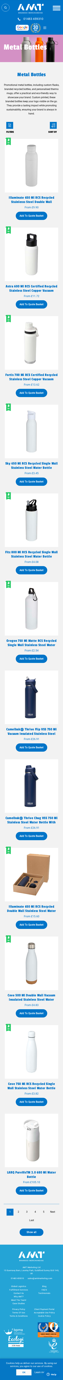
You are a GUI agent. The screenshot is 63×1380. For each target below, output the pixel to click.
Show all (32, 1232)
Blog (44, 1286)
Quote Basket (44, 28)
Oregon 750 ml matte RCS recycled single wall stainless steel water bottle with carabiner (31, 645)
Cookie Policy (44, 1316)
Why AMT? (19, 1296)
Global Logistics (18, 1286)
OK (24, 1372)
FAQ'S (44, 1290)
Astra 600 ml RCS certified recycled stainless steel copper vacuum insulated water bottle (31, 290)
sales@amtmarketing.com (40, 1278)
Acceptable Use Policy (44, 1312)
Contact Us (19, 1293)
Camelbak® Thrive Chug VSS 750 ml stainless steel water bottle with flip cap (31, 822)
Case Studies (19, 1303)
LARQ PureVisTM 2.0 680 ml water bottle (31, 1174)
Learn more (41, 1372)
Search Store (5, 7)
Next (52, 1211)
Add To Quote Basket (31, 215)
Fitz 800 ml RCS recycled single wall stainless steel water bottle (31, 554)
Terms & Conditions (19, 1316)
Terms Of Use (18, 1312)
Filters (9, 125)
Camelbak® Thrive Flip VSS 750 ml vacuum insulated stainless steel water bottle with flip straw (31, 733)
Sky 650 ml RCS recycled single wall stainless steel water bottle (31, 465)
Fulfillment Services (18, 1290)
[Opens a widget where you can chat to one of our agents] (51, 1374)
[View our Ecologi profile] (16, 1341)
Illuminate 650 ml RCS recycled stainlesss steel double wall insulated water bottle (31, 202)
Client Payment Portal (44, 1309)
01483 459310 (33, 19)
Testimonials (44, 1293)
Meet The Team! (18, 1300)
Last (31, 1220)
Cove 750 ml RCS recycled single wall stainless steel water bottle (31, 1086)
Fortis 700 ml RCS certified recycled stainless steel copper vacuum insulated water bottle (31, 379)
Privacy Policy (18, 1309)
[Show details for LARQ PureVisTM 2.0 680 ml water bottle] (31, 1140)
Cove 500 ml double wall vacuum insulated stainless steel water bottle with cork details (31, 999)
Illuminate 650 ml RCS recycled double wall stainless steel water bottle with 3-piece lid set (31, 911)
